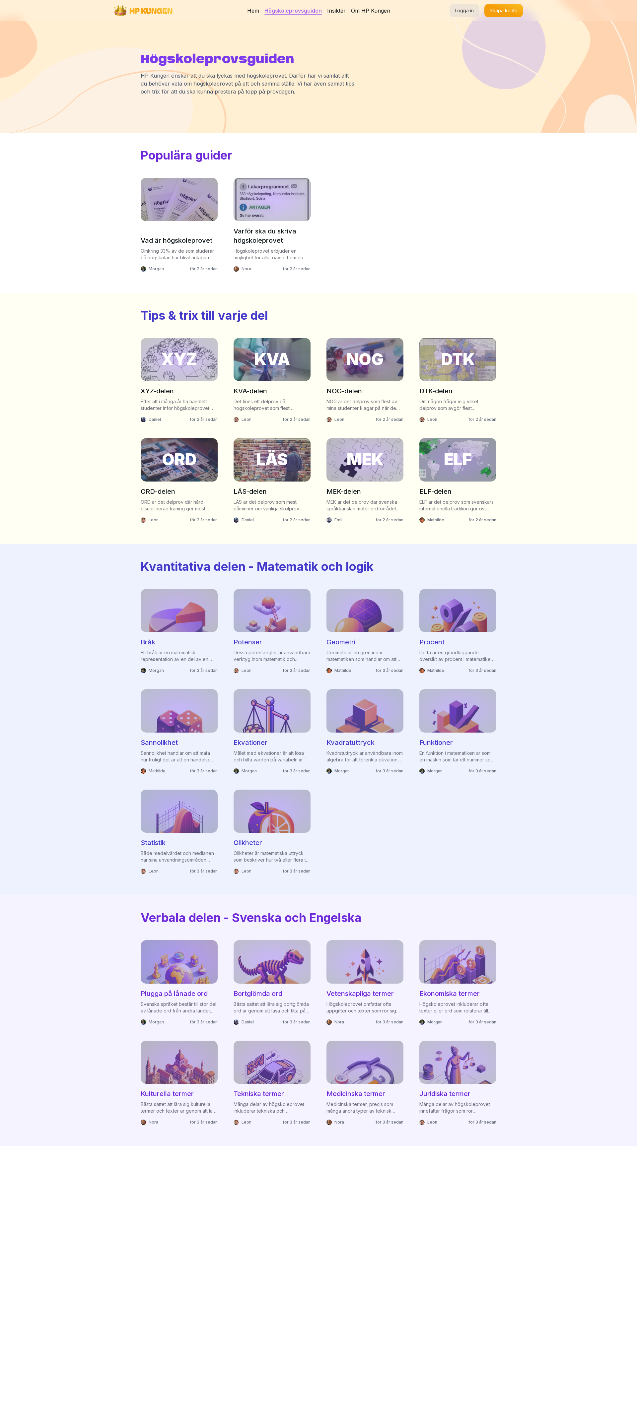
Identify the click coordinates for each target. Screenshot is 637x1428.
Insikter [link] (336, 10)
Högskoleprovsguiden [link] (293, 10)
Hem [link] (253, 10)
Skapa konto (504, 10)
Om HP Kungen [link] (370, 10)
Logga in (464, 10)
